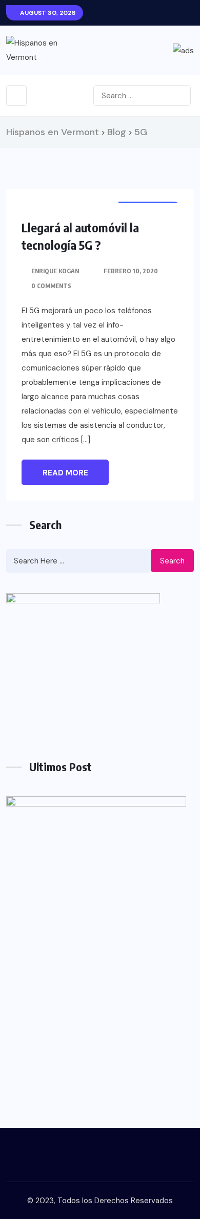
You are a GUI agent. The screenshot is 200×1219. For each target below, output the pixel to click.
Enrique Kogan (55, 271)
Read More (65, 473)
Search (172, 561)
